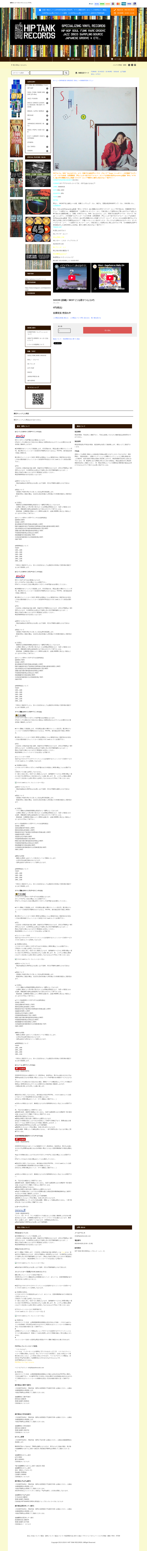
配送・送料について (47, 1536)
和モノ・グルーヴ (33, 360)
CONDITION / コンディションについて (37, 333)
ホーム (55, 80)
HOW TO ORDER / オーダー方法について (37, 339)
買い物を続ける (96, 318)
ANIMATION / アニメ (86, 80)
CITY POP (30, 368)
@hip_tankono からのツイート (35, 279)
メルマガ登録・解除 (119, 65)
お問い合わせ (75, 59)
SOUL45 (116, 71)
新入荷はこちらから (20, 65)
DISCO (29, 372)
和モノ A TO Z (95, 74)
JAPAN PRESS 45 (33, 376)
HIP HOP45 (31, 380)
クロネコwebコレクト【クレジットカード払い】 (30, 1311)
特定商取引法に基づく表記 (71, 339)
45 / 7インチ (31, 364)
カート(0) (117, 59)
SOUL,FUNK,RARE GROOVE (36, 355)
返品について (57, 339)
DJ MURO (109, 71)
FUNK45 (93, 71)
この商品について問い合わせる (80, 318)
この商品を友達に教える (60, 318)
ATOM (118, 1536)
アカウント (33, 59)
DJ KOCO (101, 71)
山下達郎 (123, 71)
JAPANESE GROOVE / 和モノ (68, 80)
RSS (113, 1536)
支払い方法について (33, 1536)
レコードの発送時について (35, 344)
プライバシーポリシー (90, 1536)
